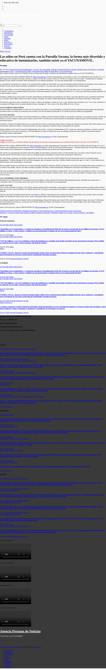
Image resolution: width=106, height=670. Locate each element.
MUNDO (7, 38)
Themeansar (37, 647)
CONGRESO (8, 31)
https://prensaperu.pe (39, 77)
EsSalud (54, 69)
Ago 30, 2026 (4, 277)
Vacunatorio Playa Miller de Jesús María (45, 71)
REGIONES (8, 44)
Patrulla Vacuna (82, 69)
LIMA (6, 37)
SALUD (7, 46)
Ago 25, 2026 (4, 501)
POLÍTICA (8, 42)
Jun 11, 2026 (4, 460)
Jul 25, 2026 (4, 383)
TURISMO (8, 48)
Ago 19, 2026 (4, 524)
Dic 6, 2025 (4, 470)
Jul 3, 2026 (3, 407)
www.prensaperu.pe (65, 71)
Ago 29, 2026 (4, 289)
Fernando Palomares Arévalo (66, 69)
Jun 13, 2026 (4, 448)
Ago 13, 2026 (4, 371)
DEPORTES (8, 33)
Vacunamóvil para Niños (23, 71)
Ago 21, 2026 (4, 425)
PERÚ (6, 40)
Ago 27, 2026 (4, 359)
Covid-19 (36, 69)
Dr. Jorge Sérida (45, 69)
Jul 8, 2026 (3, 395)
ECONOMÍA (8, 35)
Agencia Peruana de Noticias (20, 15)
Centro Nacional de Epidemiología (20, 69)
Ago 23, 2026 (4, 512)
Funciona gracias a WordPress (10, 647)
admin (5, 65)
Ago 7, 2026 (4, 437)
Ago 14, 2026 (4, 536)
